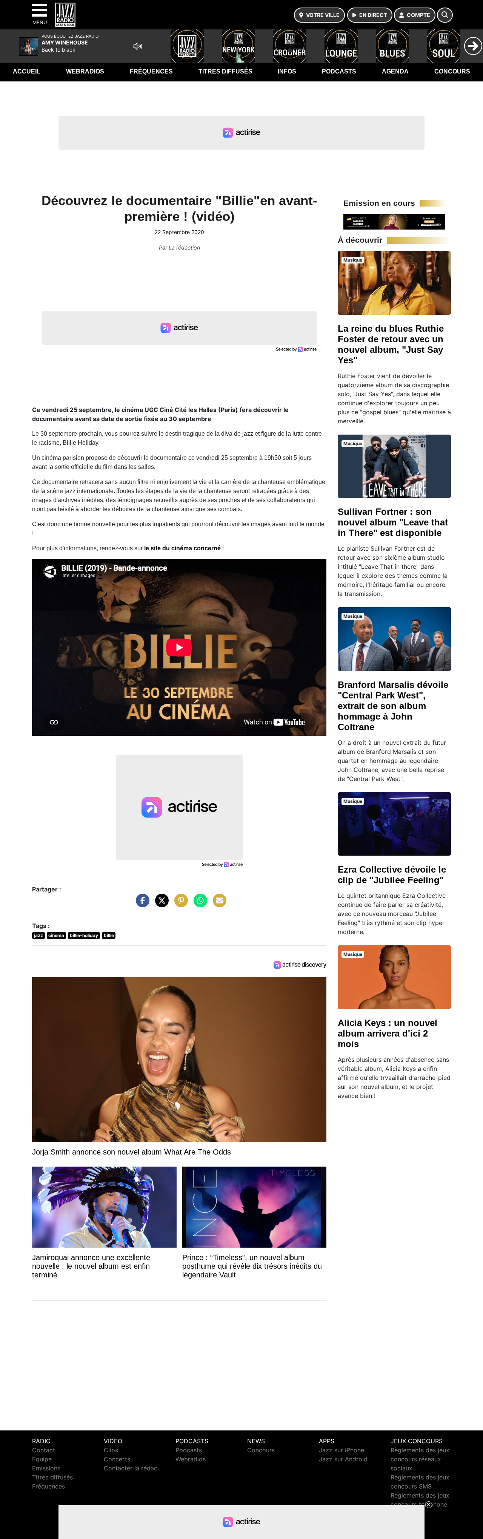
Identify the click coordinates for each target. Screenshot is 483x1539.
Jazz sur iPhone (341, 1450)
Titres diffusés (225, 71)
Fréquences (151, 71)
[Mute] (137, 46)
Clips (111, 1450)
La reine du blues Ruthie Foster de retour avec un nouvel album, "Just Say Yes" (391, 344)
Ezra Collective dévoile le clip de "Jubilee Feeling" (392, 874)
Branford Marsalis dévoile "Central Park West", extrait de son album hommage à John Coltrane (393, 706)
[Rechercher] (445, 15)
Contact (43, 1450)
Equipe (42, 1459)
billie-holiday (84, 935)
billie (109, 935)
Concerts (117, 1459)
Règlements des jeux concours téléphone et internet (420, 1504)
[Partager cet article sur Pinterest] (179, 904)
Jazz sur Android (343, 1459)
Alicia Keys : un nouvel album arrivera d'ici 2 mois (387, 1033)
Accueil (26, 71)
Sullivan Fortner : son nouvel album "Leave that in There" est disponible (393, 522)
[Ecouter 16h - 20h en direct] (394, 221)
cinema (56, 935)
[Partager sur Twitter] (160, 904)
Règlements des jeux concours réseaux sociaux (420, 1459)
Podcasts (339, 71)
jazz (38, 935)
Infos (287, 71)
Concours (452, 71)
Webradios (85, 71)
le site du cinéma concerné (182, 548)
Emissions (46, 1468)
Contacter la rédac (130, 1468)
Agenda (395, 71)
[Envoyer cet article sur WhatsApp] (198, 904)
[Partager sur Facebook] (140, 904)
